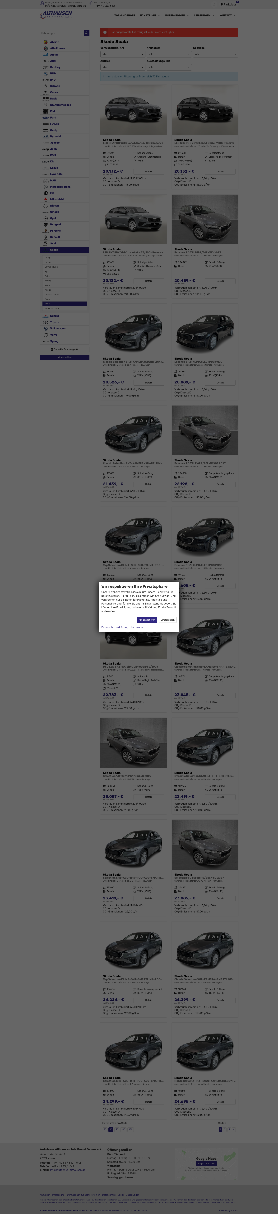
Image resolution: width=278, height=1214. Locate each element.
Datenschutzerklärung (114, 627)
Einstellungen (168, 620)
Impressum (137, 627)
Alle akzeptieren (147, 620)
